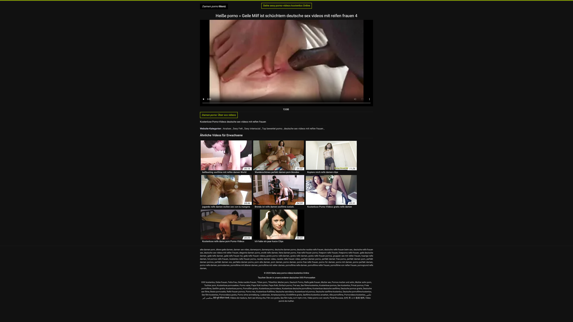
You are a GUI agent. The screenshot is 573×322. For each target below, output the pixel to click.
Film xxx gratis (273, 298)
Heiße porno (227, 15)
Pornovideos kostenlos (354, 295)
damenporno (268, 249)
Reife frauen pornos (236, 291)
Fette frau (232, 282)
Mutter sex (326, 282)
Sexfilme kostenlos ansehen (315, 295)
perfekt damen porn (356, 259)
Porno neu (250, 291)
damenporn (255, 249)
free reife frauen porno (307, 252)
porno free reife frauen (307, 262)
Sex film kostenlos (210, 295)
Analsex (227, 128)
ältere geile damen (224, 249)
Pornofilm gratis (250, 288)
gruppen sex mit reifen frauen (347, 256)
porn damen (276, 262)
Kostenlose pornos (327, 285)
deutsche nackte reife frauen (310, 249)
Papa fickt (273, 285)
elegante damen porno (249, 252)
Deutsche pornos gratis (351, 288)
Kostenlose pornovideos (270, 288)
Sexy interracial (252, 128)
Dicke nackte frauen (247, 282)
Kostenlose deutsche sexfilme (326, 288)
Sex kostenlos (343, 285)
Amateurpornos (278, 295)
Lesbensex (265, 295)
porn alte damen (262, 262)
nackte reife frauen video (288, 259)
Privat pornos (357, 285)
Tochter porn (210, 285)
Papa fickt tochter (259, 285)
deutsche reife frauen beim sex (338, 249)
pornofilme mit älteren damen (244, 265)
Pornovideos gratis (228, 295)
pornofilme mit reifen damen (272, 265)
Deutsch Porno (296, 282)
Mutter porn (283, 282)
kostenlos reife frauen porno (242, 259)
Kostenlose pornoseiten (228, 285)
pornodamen (224, 265)
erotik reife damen (269, 252)
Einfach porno (285, 285)
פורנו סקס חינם (299, 298)
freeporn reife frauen (328, 252)
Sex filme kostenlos (309, 285)
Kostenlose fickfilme (265, 291)
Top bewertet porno (272, 128)
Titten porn (262, 282)
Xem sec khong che (256, 298)
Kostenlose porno (234, 288)
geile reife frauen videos (254, 256)
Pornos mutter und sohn (343, 282)
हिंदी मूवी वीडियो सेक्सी (221, 298)
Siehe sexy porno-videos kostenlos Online (286, 5)
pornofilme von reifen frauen (344, 265)
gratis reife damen (298, 256)
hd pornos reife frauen (217, 259)
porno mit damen (344, 262)
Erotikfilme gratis (294, 295)
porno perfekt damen (363, 262)
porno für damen (327, 262)
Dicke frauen (221, 282)
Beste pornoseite (218, 291)
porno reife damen (208, 265)
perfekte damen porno (243, 262)
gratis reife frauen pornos (320, 256)
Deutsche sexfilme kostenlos (329, 291)
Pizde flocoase (336, 298)
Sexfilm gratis (218, 288)
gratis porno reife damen (277, 256)
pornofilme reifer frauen (319, 265)
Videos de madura (238, 298)
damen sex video (241, 249)
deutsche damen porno (285, 249)
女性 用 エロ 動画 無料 (354, 298)
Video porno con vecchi (318, 298)
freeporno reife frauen (349, 252)
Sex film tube (286, 298)
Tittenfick (272, 282)
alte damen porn (207, 249)
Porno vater (245, 285)
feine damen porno (287, 252)
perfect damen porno (311, 259)
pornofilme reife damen (296, 265)
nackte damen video (266, 259)
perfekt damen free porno (334, 259)
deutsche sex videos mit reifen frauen (304, 128)
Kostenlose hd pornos (305, 291)
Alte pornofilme (336, 295)
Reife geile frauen (312, 282)
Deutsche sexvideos (285, 291)
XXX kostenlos (208, 282)
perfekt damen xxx (223, 262)
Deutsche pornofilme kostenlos (357, 291)
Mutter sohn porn (363, 282)
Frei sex (296, 285)
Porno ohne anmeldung (248, 295)
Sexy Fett (238, 128)
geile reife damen (215, 256)
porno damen (289, 262)
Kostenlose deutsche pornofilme (297, 288)
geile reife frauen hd (233, 256)
